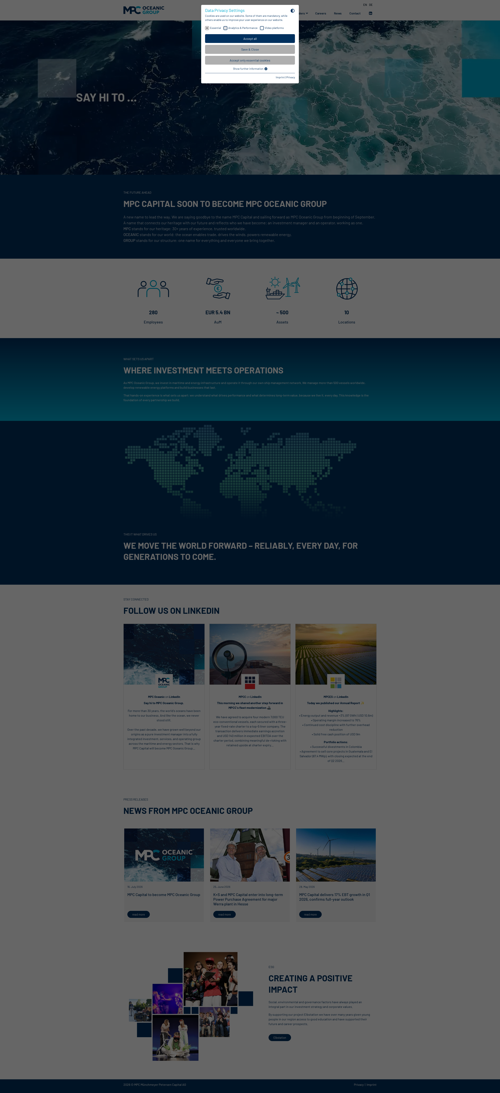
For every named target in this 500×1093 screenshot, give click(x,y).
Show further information (248, 68)
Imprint (280, 77)
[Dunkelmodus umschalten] (292, 10)
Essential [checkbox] (215, 27)
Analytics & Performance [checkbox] (242, 27)
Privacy (290, 77)
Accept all (250, 38)
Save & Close (250, 49)
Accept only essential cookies (250, 60)
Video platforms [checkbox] (274, 27)
